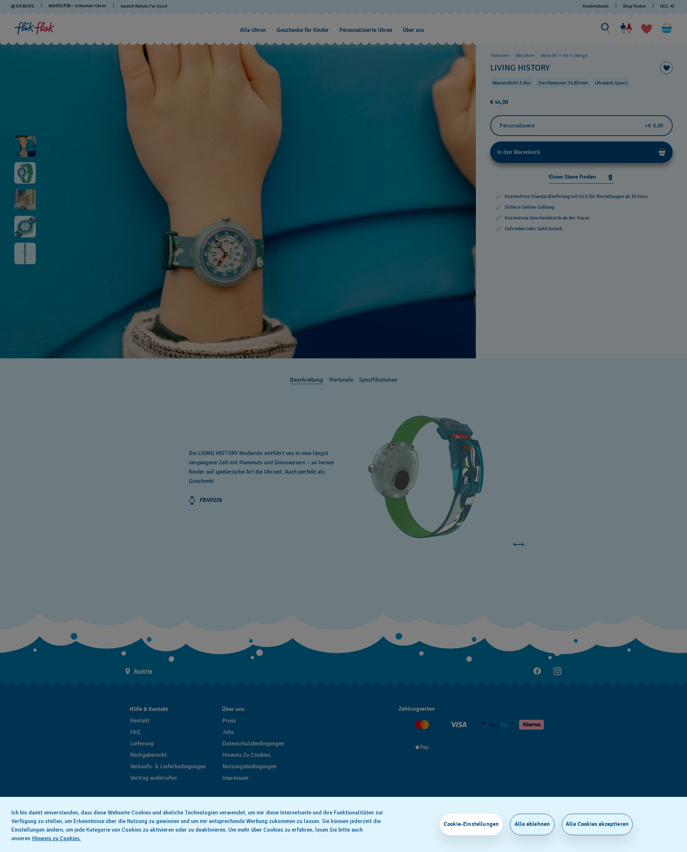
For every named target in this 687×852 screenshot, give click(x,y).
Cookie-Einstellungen (471, 824)
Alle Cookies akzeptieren (597, 824)
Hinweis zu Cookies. (56, 838)
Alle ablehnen (532, 824)
